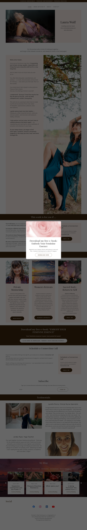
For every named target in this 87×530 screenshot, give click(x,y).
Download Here (43, 255)
